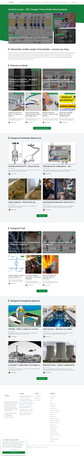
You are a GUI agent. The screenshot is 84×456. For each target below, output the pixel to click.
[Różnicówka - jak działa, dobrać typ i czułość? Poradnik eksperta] (67, 101)
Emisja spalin (52, 404)
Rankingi (51, 437)
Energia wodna (53, 395)
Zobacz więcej (42, 215)
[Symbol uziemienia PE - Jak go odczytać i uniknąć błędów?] (24, 153)
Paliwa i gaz (52, 424)
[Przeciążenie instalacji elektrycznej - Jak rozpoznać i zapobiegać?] (33, 264)
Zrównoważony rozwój (54, 439)
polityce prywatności (18, 446)
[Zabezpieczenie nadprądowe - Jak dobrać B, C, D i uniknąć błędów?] (59, 153)
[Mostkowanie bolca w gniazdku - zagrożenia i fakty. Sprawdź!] (50, 101)
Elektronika (52, 441)
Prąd (31, 2)
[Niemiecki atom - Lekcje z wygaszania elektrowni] (59, 352)
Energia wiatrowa (53, 408)
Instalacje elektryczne (37, 2)
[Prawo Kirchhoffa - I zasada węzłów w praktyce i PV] (16, 264)
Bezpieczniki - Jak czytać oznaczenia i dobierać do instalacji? (28, 37)
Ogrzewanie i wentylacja (54, 420)
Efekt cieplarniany (53, 430)
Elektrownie (52, 398)
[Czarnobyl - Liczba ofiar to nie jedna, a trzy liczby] (24, 352)
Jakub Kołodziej (14, 88)
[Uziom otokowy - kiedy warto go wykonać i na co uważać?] (24, 189)
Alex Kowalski (13, 209)
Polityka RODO (30, 447)
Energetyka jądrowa (46, 2)
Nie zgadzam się (14, 449)
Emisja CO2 (52, 414)
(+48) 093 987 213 (9, 415)
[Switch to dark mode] (75, 2)
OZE (51, 402)
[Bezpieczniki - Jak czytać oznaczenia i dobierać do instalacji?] (30, 28)
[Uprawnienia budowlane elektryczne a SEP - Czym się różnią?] (59, 189)
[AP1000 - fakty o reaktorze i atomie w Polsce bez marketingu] (24, 316)
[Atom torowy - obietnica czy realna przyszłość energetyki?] (59, 316)
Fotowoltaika (64, 2)
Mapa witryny (45, 447)
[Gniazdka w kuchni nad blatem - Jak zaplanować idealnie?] (16, 101)
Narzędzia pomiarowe (54, 412)
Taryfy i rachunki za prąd (56, 2)
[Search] (72, 2)
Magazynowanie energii (54, 422)
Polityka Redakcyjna (37, 447)
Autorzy (37, 393)
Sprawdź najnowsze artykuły (42, 128)
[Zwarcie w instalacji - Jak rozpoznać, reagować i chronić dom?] (50, 264)
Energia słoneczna (53, 418)
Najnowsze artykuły (24, 2)
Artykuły (21, 393)
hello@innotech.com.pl (10, 417)
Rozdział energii (53, 406)
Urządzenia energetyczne (55, 410)
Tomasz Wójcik (48, 88)
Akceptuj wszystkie (13, 452)
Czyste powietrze (53, 428)
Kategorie (52, 393)
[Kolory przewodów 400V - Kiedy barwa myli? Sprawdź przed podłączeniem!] (33, 101)
